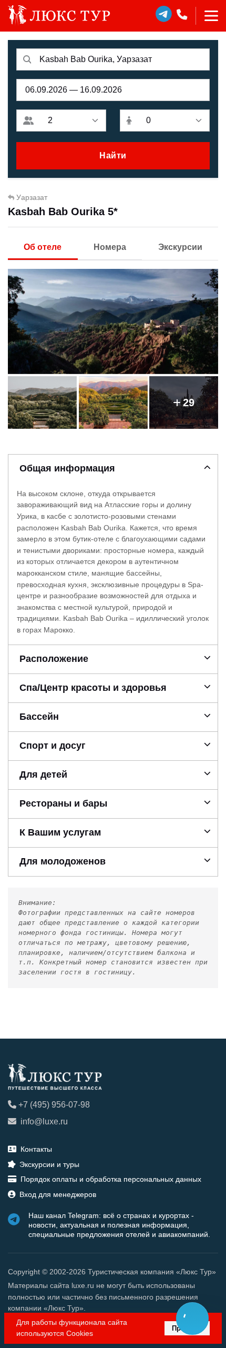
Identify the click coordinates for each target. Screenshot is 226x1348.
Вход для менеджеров (57, 1194)
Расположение (53, 658)
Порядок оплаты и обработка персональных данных (110, 1179)
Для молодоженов (62, 861)
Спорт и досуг (52, 745)
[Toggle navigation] (207, 16)
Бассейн (39, 716)
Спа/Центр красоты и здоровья (93, 687)
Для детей (43, 774)
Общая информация (67, 468)
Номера (110, 247)
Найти (113, 155)
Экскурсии (180, 247)
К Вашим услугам (60, 832)
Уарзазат (31, 197)
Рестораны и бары (63, 803)
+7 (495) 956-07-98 (54, 1104)
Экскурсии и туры (49, 1164)
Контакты (36, 1149)
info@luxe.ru (44, 1121)
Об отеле (42, 247)
